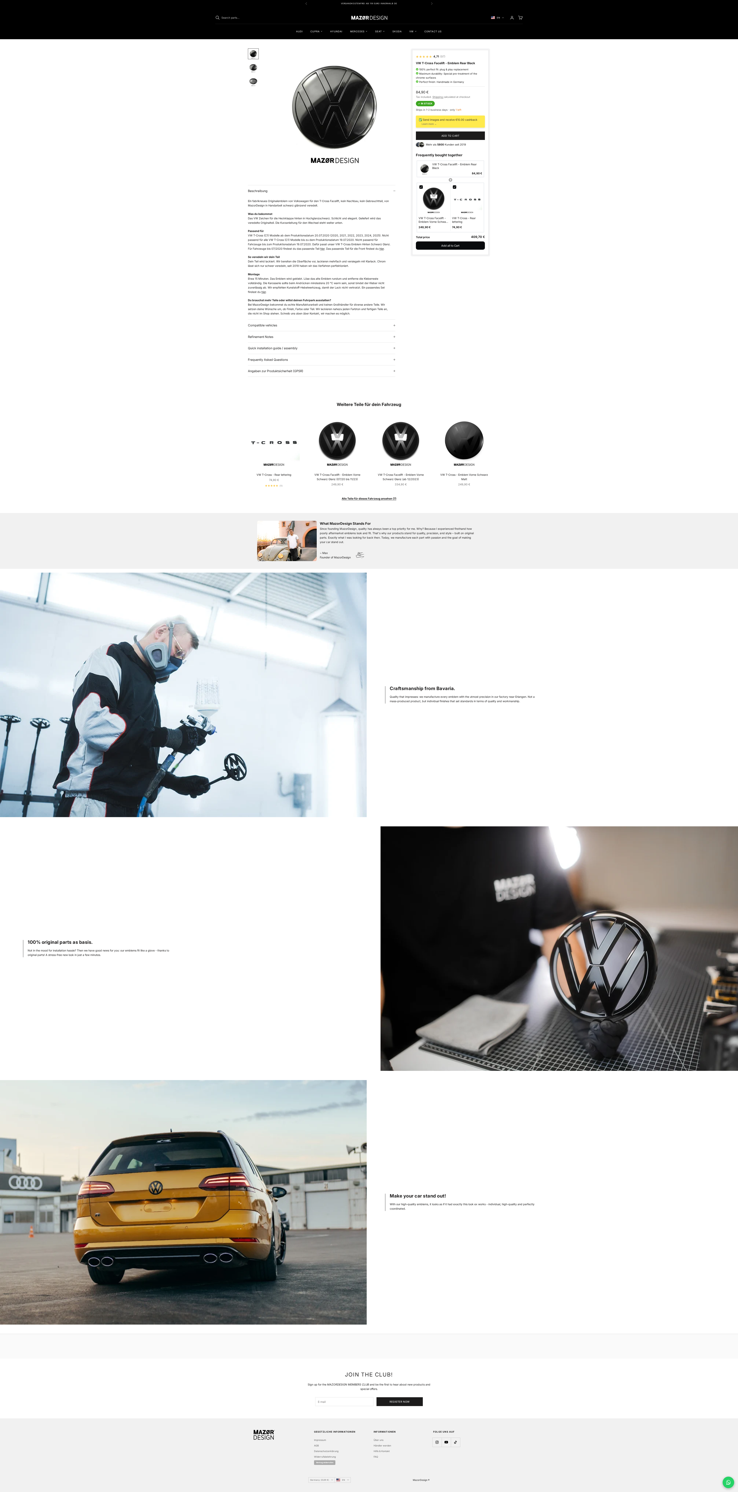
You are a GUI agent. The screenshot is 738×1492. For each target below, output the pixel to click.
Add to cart (450, 135)
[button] (450, 169)
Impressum (320, 1440)
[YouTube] (446, 1442)
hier (322, 248)
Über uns (378, 1440)
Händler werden (382, 1445)
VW (411, 31)
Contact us (433, 31)
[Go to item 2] (253, 67)
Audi (299, 31)
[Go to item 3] (253, 81)
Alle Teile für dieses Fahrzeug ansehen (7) (369, 498)
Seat (378, 31)
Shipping (438, 96)
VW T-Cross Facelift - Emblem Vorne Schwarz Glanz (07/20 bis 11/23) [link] (433, 220)
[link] (425, 168)
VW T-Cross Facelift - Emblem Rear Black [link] (454, 166)
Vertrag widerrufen (324, 1462)
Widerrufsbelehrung (325, 1456)
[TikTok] (455, 1442)
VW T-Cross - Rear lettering (274, 474)
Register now (400, 1401)
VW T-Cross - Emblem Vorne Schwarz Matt (464, 477)
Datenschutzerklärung (326, 1451)
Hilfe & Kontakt (382, 1451)
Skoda (397, 31)
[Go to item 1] (253, 53)
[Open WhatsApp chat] (728, 1482)
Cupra (315, 31)
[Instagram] (437, 1442)
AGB (316, 1445)
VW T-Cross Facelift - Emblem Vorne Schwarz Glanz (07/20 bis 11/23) (337, 477)
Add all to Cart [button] (450, 245)
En (498, 17)
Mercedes (357, 31)
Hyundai (336, 31)
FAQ (376, 1456)
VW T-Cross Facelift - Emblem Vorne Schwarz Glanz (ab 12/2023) (401, 477)
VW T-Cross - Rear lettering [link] (464, 220)
